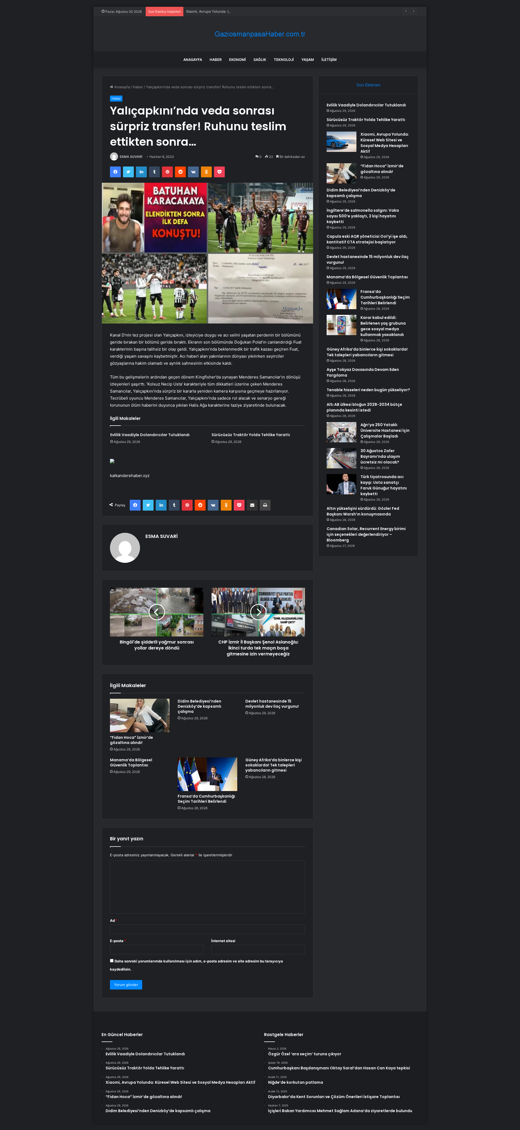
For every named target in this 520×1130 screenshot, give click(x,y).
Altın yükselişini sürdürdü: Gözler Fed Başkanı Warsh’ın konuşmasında (363, 511)
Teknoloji (284, 59)
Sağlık (259, 59)
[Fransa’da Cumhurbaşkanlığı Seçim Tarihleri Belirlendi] (207, 774)
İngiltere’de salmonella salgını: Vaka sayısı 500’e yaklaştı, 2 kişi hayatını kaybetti (363, 216)
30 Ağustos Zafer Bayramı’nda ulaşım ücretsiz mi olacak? (380, 456)
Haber (216, 59)
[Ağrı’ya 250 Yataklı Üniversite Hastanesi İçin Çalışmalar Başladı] (341, 432)
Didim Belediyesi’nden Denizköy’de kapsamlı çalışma (199, 706)
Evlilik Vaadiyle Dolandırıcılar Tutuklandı (150, 434)
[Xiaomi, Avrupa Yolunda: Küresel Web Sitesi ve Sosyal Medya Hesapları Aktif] (341, 142)
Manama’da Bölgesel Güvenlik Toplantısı (131, 762)
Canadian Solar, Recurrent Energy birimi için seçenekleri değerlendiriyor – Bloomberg (366, 534)
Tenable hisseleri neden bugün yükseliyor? (368, 390)
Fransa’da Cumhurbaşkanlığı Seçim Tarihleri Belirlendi (206, 798)
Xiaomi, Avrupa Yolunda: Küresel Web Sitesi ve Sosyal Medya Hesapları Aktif (250, 11)
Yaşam (307, 59)
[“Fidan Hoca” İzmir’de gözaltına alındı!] (140, 715)
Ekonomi (237, 59)
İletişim (329, 59)
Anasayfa (192, 59)
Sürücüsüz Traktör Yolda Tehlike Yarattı (251, 434)
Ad (114, 920)
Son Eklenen (368, 84)
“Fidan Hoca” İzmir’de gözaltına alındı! (131, 740)
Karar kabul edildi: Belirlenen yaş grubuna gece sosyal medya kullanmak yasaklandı (383, 326)
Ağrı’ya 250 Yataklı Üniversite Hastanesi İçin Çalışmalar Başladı (385, 430)
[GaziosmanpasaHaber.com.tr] (260, 34)
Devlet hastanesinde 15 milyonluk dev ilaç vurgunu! (272, 703)
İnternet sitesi (223, 941)
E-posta (118, 941)
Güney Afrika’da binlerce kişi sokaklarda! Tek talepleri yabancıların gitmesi (273, 765)
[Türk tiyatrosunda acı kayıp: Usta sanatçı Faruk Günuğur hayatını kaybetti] (341, 484)
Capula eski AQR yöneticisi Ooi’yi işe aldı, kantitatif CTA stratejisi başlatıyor (367, 239)
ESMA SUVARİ (131, 157)
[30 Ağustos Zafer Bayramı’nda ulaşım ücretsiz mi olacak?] (341, 458)
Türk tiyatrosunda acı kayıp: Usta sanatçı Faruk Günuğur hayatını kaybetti (383, 485)
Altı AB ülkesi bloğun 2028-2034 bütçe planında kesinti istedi (364, 407)
